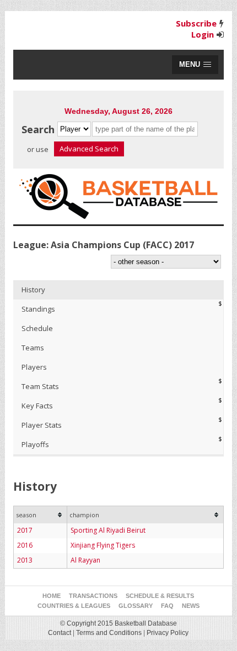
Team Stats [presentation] (40, 386)
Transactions (93, 595)
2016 (25, 545)
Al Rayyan (85, 560)
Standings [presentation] (38, 309)
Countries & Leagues (73, 605)
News (191, 605)
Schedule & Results (160, 595)
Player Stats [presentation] (41, 425)
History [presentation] (33, 290)
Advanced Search (89, 149)
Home (51, 595)
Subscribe (196, 23)
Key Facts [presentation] (37, 406)
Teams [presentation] (32, 348)
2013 (25, 560)
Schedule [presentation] (37, 328)
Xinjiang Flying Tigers (103, 545)
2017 (25, 530)
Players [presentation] (34, 367)
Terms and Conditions (109, 633)
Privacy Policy (167, 633)
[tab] (118, 290)
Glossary (135, 605)
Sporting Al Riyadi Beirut (108, 530)
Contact (59, 633)
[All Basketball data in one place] (118, 196)
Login (202, 34)
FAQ (167, 605)
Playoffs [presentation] (35, 444)
